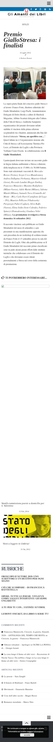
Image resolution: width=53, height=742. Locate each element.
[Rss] (50, 9)
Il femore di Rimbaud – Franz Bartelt (20, 682)
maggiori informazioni (35, 731)
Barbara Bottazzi (26, 58)
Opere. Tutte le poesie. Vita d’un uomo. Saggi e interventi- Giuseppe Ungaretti (24, 598)
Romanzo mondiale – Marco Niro (18, 702)
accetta (27, 735)
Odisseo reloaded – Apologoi (17, 644)
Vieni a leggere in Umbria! (16, 543)
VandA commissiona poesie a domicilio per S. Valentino (22, 504)
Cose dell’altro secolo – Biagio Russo (20, 695)
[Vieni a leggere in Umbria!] (27, 526)
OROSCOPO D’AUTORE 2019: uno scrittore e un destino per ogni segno (22, 578)
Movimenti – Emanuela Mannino (18, 689)
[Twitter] (36, 9)
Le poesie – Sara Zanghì (14, 676)
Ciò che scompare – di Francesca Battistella (22, 588)
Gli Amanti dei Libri (26, 12)
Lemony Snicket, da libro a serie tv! (25, 614)
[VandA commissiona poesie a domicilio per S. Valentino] (25, 391)
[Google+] (40, 9)
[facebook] (31, 9)
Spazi (25, 24)
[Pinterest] (45, 9)
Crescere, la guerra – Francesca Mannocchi (20, 638)
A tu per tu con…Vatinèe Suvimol (23, 607)
